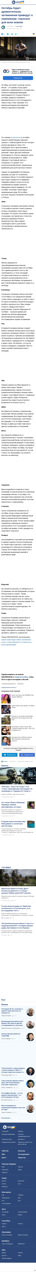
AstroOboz (10, 26)
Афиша (4, 1252)
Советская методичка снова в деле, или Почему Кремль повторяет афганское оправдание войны (12, 1083)
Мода (19, 1255)
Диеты (4, 1226)
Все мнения (5, 1118)
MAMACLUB (21, 1243)
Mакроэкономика (23, 1235)
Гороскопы (20, 683)
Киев (3, 1167)
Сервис (20, 1214)
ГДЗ (3, 1195)
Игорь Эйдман (6, 1038)
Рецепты (4, 1223)
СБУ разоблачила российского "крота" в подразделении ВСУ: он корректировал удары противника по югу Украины (17, 925)
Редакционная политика (8, 687)
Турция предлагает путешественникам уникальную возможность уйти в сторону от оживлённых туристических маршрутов (17, 830)
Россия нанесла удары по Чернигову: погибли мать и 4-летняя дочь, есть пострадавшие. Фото (16, 908)
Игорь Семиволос (7, 1087)
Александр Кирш (6, 1075)
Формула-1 (5, 1186)
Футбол (4, 1181)
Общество (22, 1158)
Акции (3, 1214)
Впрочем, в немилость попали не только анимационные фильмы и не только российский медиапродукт (12, 811)
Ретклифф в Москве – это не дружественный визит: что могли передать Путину (11, 1095)
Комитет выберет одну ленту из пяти (12, 794)
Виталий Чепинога (7, 1100)
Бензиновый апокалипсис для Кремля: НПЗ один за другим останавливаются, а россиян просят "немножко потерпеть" (12, 1023)
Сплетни (20, 1252)
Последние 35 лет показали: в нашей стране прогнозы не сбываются (12, 1011)
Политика (21, 1151)
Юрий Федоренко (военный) (10, 1028)
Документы (21, 1139)
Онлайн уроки (6, 1198)
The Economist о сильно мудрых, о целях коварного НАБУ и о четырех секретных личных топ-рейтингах (13, 1070)
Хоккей (4, 1183)
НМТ (19, 1200)
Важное (4, 766)
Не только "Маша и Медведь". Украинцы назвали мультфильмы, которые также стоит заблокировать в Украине (13, 804)
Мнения (4, 1004)
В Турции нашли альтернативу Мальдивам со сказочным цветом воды (13, 824)
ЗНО (3, 1200)
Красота (4, 1255)
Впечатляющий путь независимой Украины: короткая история (13, 1107)
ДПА (19, 1198)
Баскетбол (21, 1181)
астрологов (15, 137)
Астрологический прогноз (9, 683)
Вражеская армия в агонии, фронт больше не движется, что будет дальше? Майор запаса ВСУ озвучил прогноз (15, 891)
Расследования (23, 1154)
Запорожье (5, 1169)
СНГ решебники (6, 1203)
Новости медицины (7, 1243)
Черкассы (5, 1172)
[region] (18, 122)
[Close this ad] (34, 1270)
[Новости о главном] (4, 762)
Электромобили (22, 1212)
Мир (3, 1154)
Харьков (20, 1167)
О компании (5, 1131)
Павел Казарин (6, 1015)
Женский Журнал (7, 1258)
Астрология (19, 26)
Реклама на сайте (7, 1139)
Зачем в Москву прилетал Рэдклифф (10, 1035)
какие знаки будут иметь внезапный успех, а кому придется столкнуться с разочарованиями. (16, 642)
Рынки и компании (7, 1235)
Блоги (4, 1158)
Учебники (20, 1195)
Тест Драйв (5, 1212)
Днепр (20, 1169)
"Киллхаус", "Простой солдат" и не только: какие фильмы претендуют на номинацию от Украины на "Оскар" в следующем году (16, 789)
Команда (20, 1131)
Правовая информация (8, 1134)
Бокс (19, 1183)
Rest (3, 1000)
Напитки (20, 1223)
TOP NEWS (6, 867)
